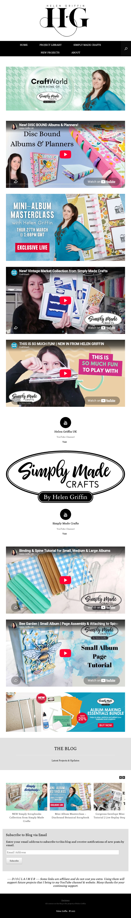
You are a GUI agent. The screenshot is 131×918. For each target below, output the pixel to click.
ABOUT (75, 52)
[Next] (123, 777)
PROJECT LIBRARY (51, 44)
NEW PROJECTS (50, 52)
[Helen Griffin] (65, 20)
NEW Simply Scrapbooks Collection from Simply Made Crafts (26, 817)
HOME (24, 44)
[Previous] (120, 777)
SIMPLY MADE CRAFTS (87, 44)
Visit (64, 441)
